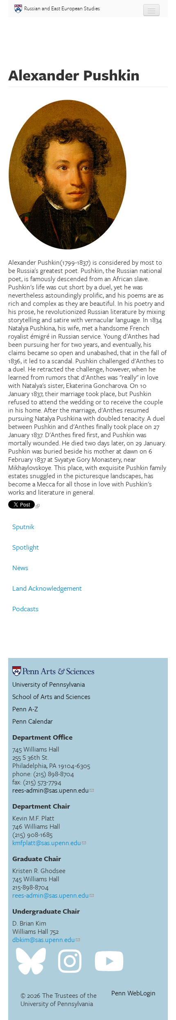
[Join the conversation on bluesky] (30, 961)
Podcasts (25, 609)
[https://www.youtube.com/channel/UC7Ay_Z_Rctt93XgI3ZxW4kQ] (109, 961)
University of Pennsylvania (48, 684)
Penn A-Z (25, 709)
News (20, 568)
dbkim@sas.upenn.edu (43, 939)
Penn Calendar (32, 721)
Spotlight (25, 547)
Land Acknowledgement (47, 588)
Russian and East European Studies (62, 8)
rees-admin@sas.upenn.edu (50, 790)
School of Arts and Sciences (51, 696)
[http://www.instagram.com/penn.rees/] (69, 961)
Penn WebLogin (133, 993)
